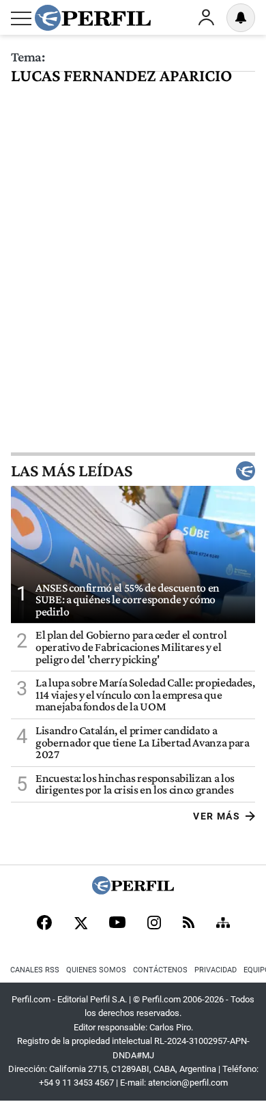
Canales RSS (34, 970)
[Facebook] (44, 924)
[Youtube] (117, 923)
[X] (80, 924)
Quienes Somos (96, 970)
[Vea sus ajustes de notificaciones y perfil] (240, 17)
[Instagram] (154, 924)
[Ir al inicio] (93, 18)
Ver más (216, 816)
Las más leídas (71, 470)
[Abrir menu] (21, 18)
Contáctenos (160, 970)
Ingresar (206, 17)
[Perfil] (133, 890)
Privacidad (215, 970)
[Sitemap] (223, 924)
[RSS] (188, 923)
